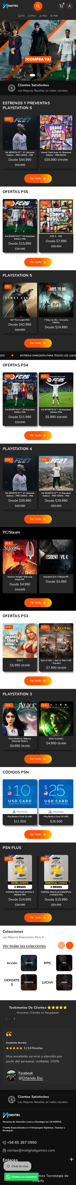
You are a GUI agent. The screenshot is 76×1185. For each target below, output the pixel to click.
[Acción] (20, 963)
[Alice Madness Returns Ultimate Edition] (20, 718)
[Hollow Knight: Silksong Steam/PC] (20, 557)
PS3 (33, 15)
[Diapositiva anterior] (24, 75)
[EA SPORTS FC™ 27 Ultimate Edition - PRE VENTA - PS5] (20, 132)
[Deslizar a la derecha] (69, 141)
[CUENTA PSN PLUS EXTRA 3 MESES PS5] (20, 872)
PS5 (56, 15)
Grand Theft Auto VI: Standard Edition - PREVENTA (56, 153)
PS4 (44, 15)
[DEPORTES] (20, 982)
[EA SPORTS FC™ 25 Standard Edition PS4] (56, 389)
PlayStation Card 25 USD (56, 816)
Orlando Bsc (32, 1078)
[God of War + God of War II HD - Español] (56, 640)
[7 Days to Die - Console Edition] (56, 300)
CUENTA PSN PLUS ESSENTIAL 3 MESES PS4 (56, 893)
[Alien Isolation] (56, 718)
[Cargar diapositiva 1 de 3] (32, 75)
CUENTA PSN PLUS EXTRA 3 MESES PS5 (20, 893)
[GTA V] (20, 640)
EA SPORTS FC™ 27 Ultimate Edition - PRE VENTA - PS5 (19, 153)
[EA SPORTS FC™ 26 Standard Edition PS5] (20, 216)
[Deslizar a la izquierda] (6, 141)
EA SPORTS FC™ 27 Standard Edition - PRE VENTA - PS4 (56, 494)
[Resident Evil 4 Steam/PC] (56, 557)
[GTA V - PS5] (56, 216)
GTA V (20, 660)
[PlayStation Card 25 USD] (56, 796)
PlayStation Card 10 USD (20, 816)
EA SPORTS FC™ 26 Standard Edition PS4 (20, 411)
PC (23, 15)
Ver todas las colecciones (24, 945)
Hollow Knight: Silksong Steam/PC (20, 578)
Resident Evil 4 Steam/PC (56, 577)
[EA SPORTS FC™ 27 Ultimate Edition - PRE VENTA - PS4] (20, 473)
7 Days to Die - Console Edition (56, 321)
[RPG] (56, 963)
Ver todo (35, 178)
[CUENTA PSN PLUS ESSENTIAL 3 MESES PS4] (56, 872)
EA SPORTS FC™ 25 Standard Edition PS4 (56, 411)
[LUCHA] (56, 982)
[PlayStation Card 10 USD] (20, 796)
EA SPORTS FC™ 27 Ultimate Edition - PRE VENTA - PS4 (19, 494)
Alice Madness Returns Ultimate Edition (19, 740)
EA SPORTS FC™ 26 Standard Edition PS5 (20, 237)
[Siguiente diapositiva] (51, 75)
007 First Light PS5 (19, 320)
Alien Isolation (56, 738)
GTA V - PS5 (56, 236)
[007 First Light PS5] (20, 300)
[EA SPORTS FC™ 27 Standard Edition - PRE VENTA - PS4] (56, 473)
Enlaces (10, 1160)
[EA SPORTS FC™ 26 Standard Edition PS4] (20, 389)
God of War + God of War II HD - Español (56, 662)
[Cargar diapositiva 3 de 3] (45, 75)
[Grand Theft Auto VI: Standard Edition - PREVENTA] (56, 132)
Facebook (26, 1073)
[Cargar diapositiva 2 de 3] (39, 75)
